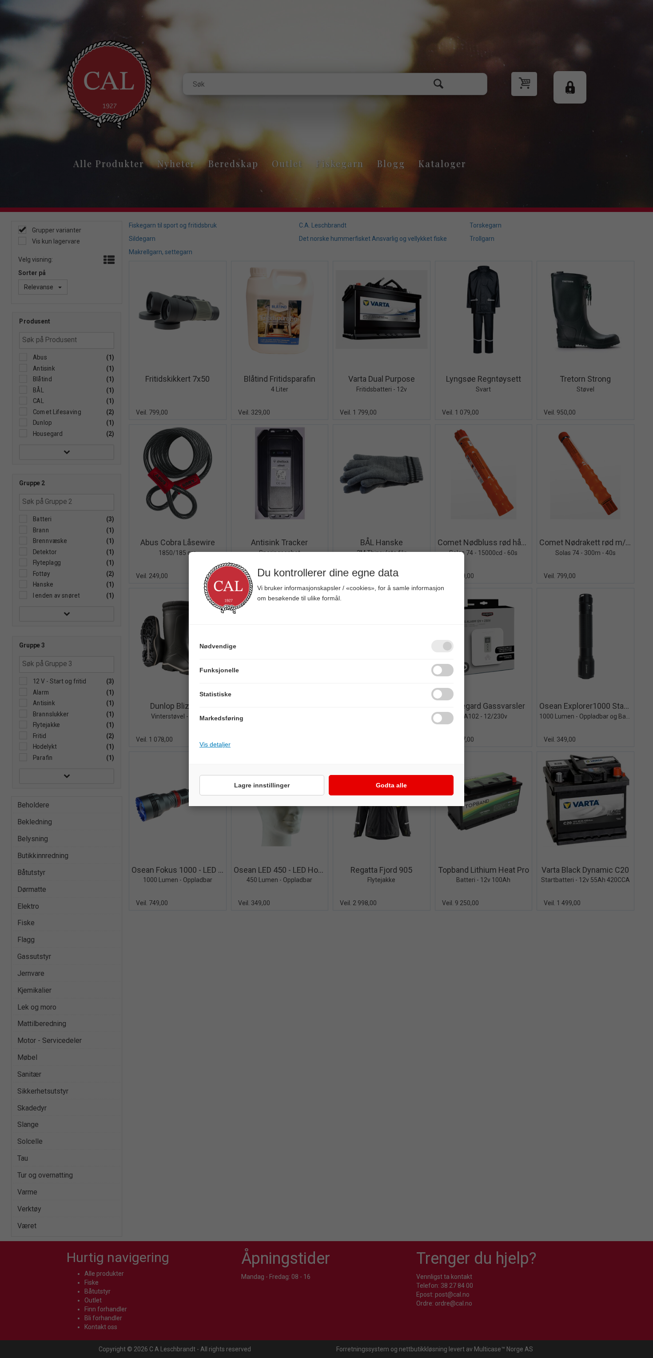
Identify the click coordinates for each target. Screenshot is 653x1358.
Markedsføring (221, 718)
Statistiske (215, 694)
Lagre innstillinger (262, 785)
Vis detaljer (215, 744)
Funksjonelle (219, 670)
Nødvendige (217, 646)
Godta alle (391, 785)
